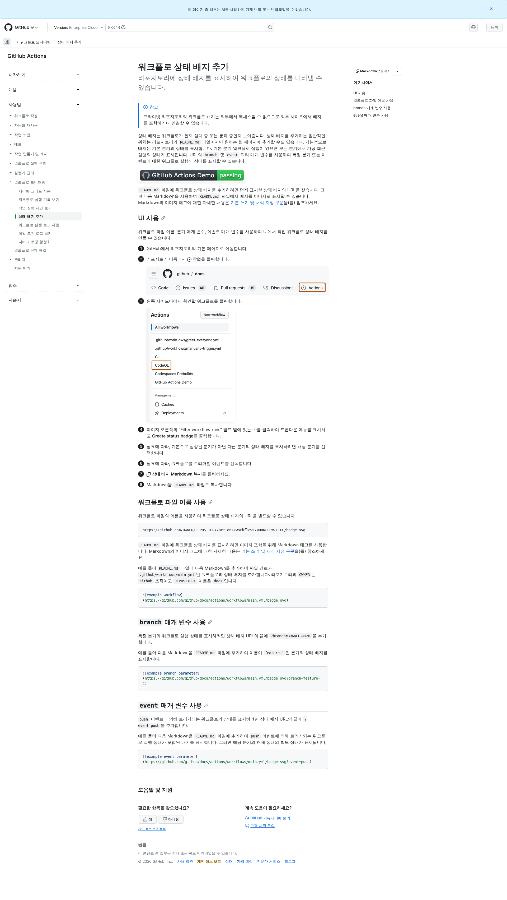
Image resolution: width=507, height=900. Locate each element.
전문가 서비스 (268, 861)
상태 (229, 861)
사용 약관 (185, 861)
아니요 (173, 819)
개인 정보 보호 (209, 861)
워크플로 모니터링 (35, 42)
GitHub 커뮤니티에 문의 (270, 818)
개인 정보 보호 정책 (152, 829)
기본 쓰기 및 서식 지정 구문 (257, 202)
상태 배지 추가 (69, 42)
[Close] (492, 9)
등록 (494, 27)
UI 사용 (148, 218)
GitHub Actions (26, 56)
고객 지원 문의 (262, 825)
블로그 (289, 861)
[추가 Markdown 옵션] (397, 71)
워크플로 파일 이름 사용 (172, 502)
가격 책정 (245, 861)
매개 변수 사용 (172, 622)
